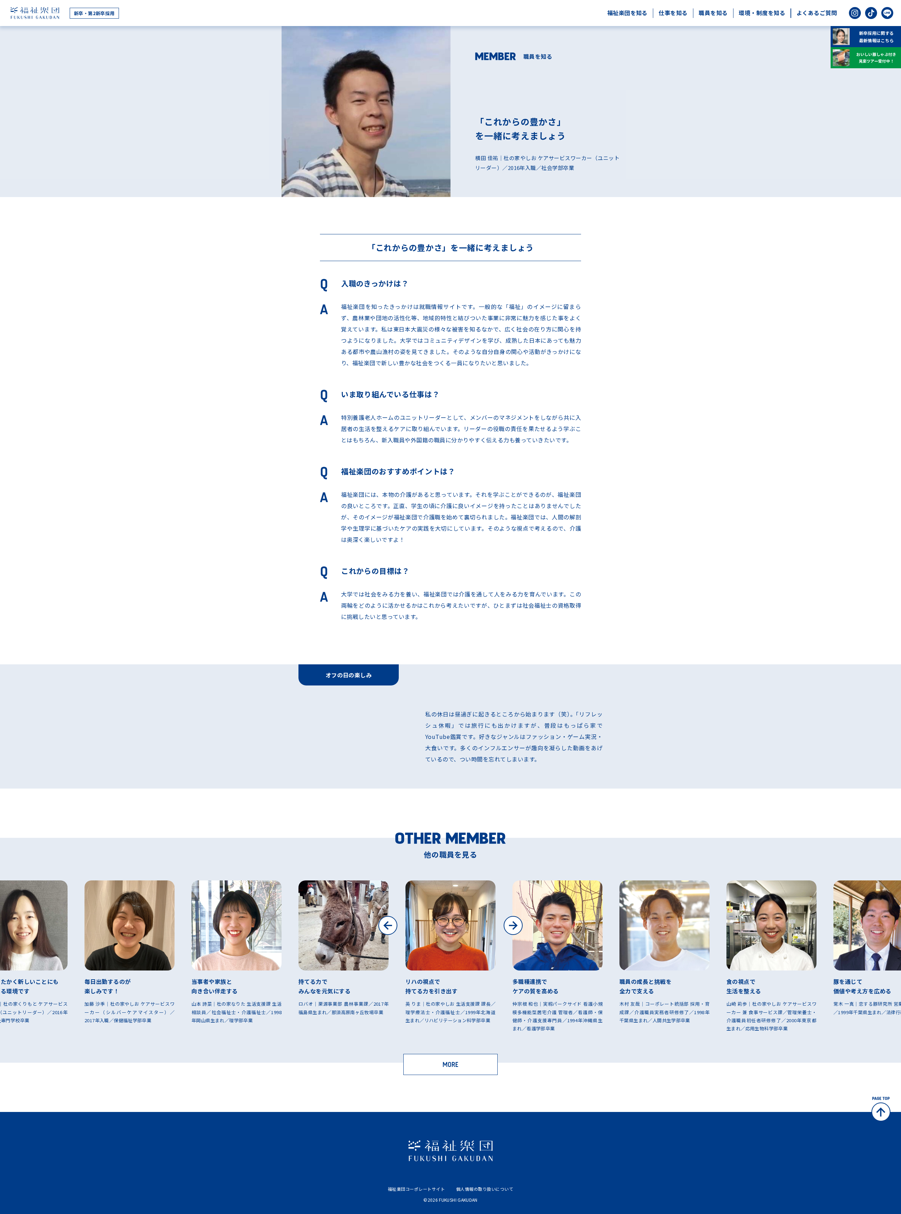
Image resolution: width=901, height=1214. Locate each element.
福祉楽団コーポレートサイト (416, 1189)
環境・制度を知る (762, 12)
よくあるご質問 (816, 12)
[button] (387, 925)
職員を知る (713, 12)
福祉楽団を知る (627, 12)
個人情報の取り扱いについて (484, 1189)
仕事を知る (673, 12)
